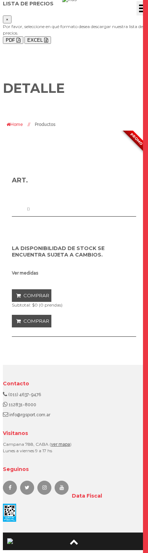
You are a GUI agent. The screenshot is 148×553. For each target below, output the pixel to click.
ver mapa (60, 444)
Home (16, 124)
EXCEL (35, 40)
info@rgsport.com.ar (29, 414)
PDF (11, 40)
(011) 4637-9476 (24, 394)
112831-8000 (22, 404)
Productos (45, 124)
